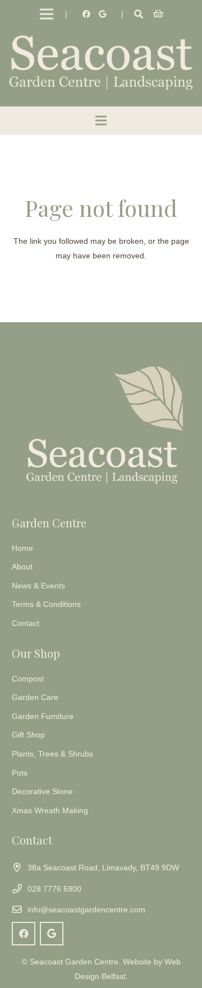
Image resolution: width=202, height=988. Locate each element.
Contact (25, 623)
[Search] (138, 14)
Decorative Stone (42, 791)
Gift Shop (28, 734)
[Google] (102, 14)
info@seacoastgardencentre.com (86, 909)
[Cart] (158, 14)
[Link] (101, 61)
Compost (28, 678)
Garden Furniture (43, 716)
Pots (19, 772)
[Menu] (46, 14)
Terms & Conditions (46, 604)
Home (22, 548)
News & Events (38, 585)
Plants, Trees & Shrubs (52, 753)
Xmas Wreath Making (50, 810)
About (22, 566)
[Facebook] (86, 14)
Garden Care (35, 697)
